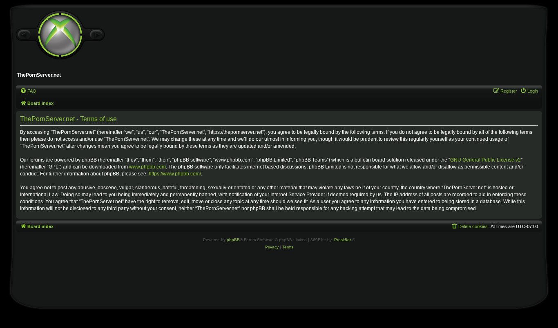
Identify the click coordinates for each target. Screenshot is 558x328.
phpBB (233, 239)
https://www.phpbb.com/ (175, 174)
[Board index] (60, 35)
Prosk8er (342, 239)
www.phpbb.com (147, 167)
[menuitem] (28, 91)
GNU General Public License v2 (485, 160)
